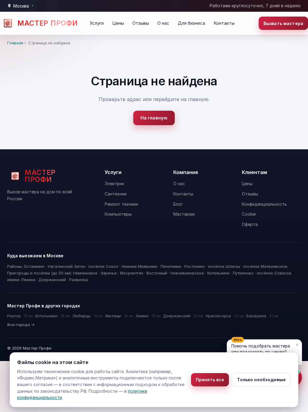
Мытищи (119, 315)
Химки (148, 315)
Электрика (233, 224)
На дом (260, 224)
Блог (178, 204)
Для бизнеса (191, 23)
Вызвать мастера (283, 23)
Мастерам (184, 214)
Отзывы (140, 23)
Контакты (224, 23)
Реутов (20, 315)
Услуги (97, 23)
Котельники (52, 315)
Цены (118, 23)
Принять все (210, 379)
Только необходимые (261, 379)
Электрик (114, 183)
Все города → (21, 324)
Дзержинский (183, 315)
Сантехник (116, 193)
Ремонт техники (121, 204)
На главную (154, 118)
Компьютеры (118, 214)
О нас (163, 23)
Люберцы (87, 315)
